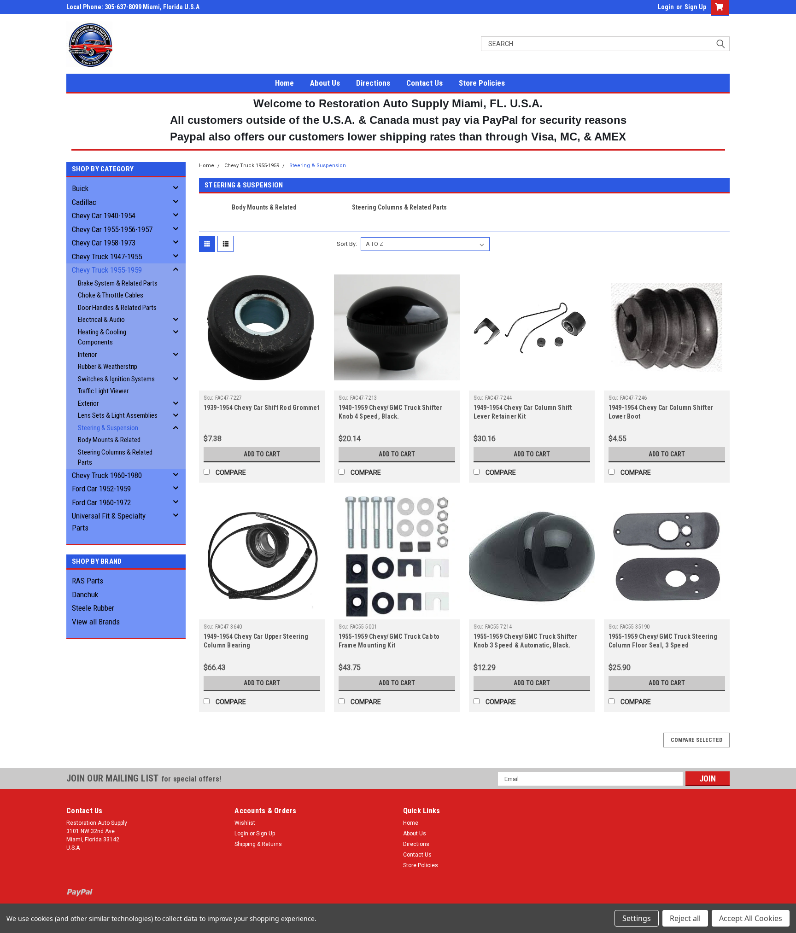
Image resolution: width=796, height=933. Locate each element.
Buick (80, 188)
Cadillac (84, 202)
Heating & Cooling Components (102, 337)
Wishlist (244, 823)
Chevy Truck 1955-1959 (107, 269)
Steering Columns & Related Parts (115, 457)
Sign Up (695, 7)
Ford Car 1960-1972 (101, 502)
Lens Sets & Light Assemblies (118, 415)
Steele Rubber (93, 607)
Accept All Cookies (750, 918)
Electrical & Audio (101, 319)
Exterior (88, 403)
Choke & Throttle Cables (110, 295)
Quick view (261, 383)
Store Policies (482, 82)
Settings (636, 918)
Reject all (685, 918)
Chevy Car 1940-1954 (103, 215)
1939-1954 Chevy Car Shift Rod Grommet (261, 407)
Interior (87, 354)
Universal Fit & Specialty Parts (109, 521)
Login (666, 7)
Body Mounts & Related (109, 440)
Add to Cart (262, 454)
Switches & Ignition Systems (116, 379)
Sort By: (347, 243)
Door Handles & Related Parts (117, 307)
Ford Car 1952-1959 (101, 488)
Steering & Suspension (108, 428)
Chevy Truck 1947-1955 (107, 256)
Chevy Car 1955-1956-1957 (112, 229)
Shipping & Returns (258, 844)
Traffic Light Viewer (103, 391)
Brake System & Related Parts (118, 283)
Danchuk (85, 594)
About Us (325, 82)
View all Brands (96, 621)
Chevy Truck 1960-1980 (107, 475)
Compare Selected (696, 740)
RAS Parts (87, 580)
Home (284, 82)
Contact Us (424, 82)
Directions (373, 82)
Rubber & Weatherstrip (107, 366)
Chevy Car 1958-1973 (103, 242)
